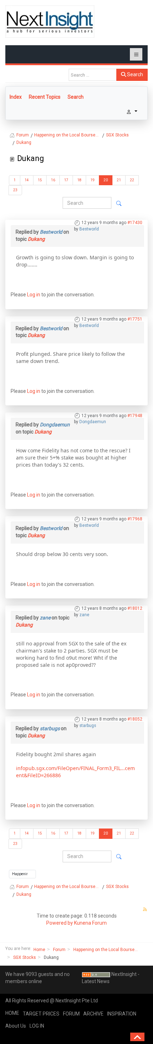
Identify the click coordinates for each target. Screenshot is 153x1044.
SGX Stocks (24, 957)
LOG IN (37, 1026)
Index (16, 97)
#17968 (134, 518)
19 (92, 180)
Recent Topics (44, 97)
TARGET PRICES (41, 1014)
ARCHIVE (93, 1014)
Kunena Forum (90, 923)
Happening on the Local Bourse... (105, 949)
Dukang (36, 239)
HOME (12, 1013)
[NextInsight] (49, 21)
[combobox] (93, 75)
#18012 (134, 608)
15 (40, 180)
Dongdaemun (92, 421)
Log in (33, 294)
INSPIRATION (121, 1014)
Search (134, 74)
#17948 (134, 415)
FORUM (71, 1014)
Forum (59, 949)
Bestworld (89, 229)
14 (27, 180)
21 (119, 180)
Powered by (59, 923)
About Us (15, 1026)
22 (132, 180)
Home (39, 949)
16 (53, 180)
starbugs (87, 725)
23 (15, 190)
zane (84, 614)
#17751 (134, 319)
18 (79, 180)
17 (66, 180)
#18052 (134, 719)
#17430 (134, 222)
